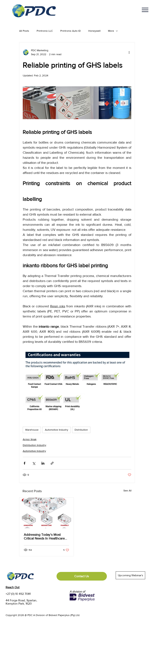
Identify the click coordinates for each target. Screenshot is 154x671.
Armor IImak (29, 439)
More (111, 30)
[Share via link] (52, 463)
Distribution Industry (34, 445)
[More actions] (129, 52)
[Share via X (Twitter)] (33, 463)
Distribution (81, 429)
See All (127, 490)
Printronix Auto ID (70, 30)
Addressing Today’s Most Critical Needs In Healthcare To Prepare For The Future (44, 536)
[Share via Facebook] (24, 463)
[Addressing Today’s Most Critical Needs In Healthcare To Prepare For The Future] (46, 513)
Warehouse (31, 429)
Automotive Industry (56, 429)
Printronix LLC (45, 30)
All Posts (24, 30)
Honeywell (94, 30)
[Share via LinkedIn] (43, 463)
